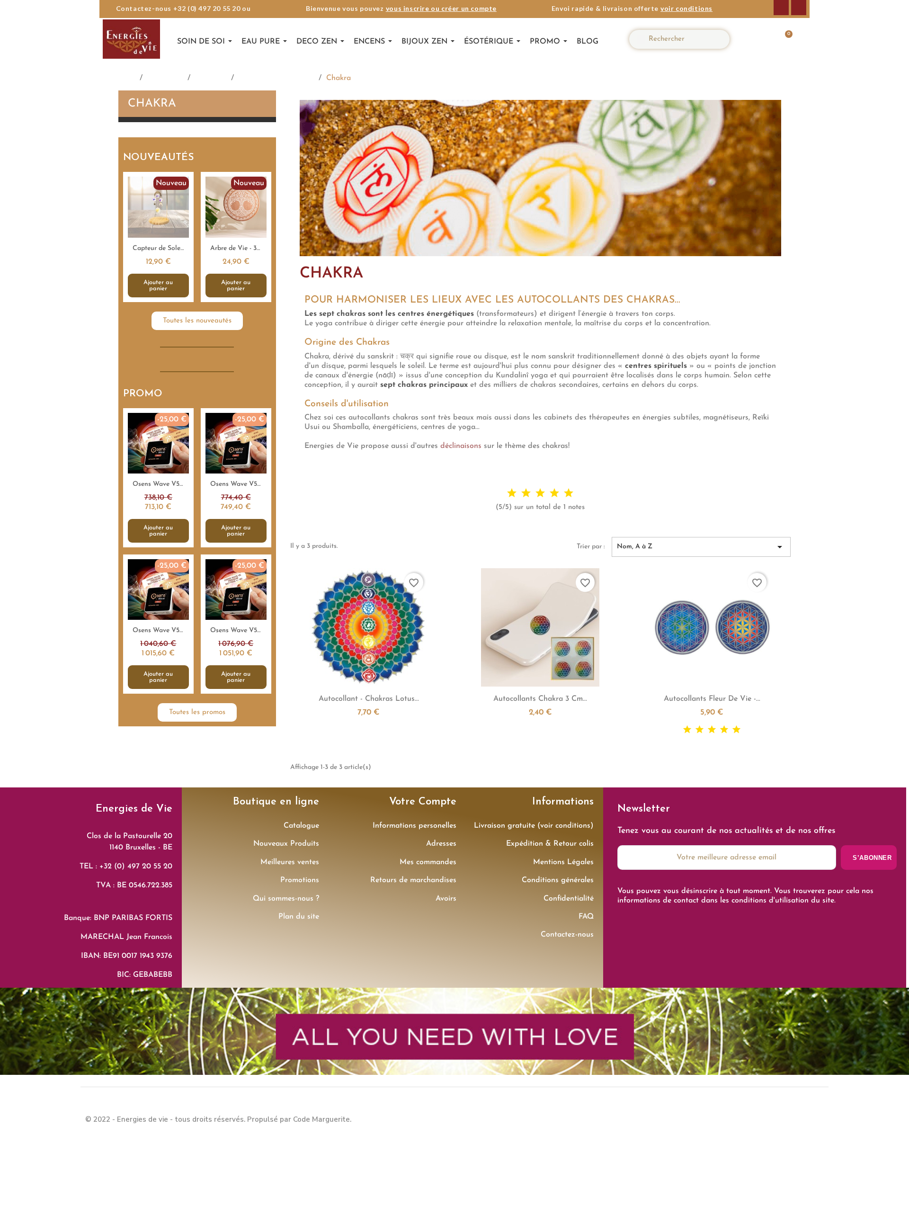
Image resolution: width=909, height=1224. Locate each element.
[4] (724, 730)
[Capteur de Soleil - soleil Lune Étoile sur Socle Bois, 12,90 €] (158, 237)
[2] (699, 730)
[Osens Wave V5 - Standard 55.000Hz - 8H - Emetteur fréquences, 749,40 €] (236, 477)
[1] (687, 730)
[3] (712, 730)
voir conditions (686, 8)
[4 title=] (554, 493)
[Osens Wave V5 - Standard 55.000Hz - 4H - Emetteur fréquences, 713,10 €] (158, 477)
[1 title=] (511, 493)
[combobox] (683, 39)
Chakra (152, 103)
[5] (736, 730)
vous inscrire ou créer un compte (441, 8)
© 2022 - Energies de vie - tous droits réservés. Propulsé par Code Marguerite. (218, 1119)
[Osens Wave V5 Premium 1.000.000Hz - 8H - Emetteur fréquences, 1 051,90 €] (236, 624)
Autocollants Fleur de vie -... (712, 699)
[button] (783, 39)
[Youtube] (814, 1117)
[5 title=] (568, 493)
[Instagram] (798, 7)
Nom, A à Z (701, 547)
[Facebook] (781, 7)
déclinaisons (460, 446)
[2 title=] (526, 493)
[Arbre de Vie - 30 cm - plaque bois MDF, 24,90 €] (236, 237)
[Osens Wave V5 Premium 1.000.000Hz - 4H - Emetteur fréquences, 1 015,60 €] (158, 624)
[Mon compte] (755, 39)
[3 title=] (540, 493)
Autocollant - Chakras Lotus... (369, 699)
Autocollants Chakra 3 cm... (540, 699)
